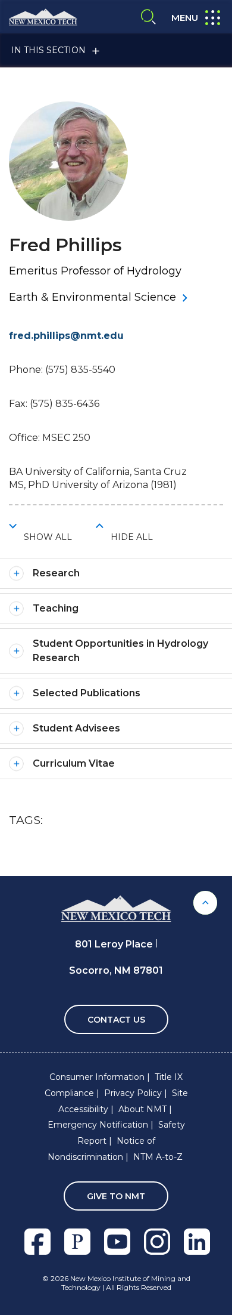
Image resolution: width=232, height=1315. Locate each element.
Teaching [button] (56, 608)
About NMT (142, 1109)
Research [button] (56, 573)
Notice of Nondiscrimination (101, 1148)
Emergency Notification (98, 1124)
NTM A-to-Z (158, 1157)
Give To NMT (116, 1196)
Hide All (132, 537)
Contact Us (116, 1019)
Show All (48, 537)
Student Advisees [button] (76, 728)
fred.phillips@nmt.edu (66, 335)
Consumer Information (97, 1077)
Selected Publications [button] (86, 693)
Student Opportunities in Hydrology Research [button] (120, 650)
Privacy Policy (133, 1093)
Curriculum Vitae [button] (74, 763)
